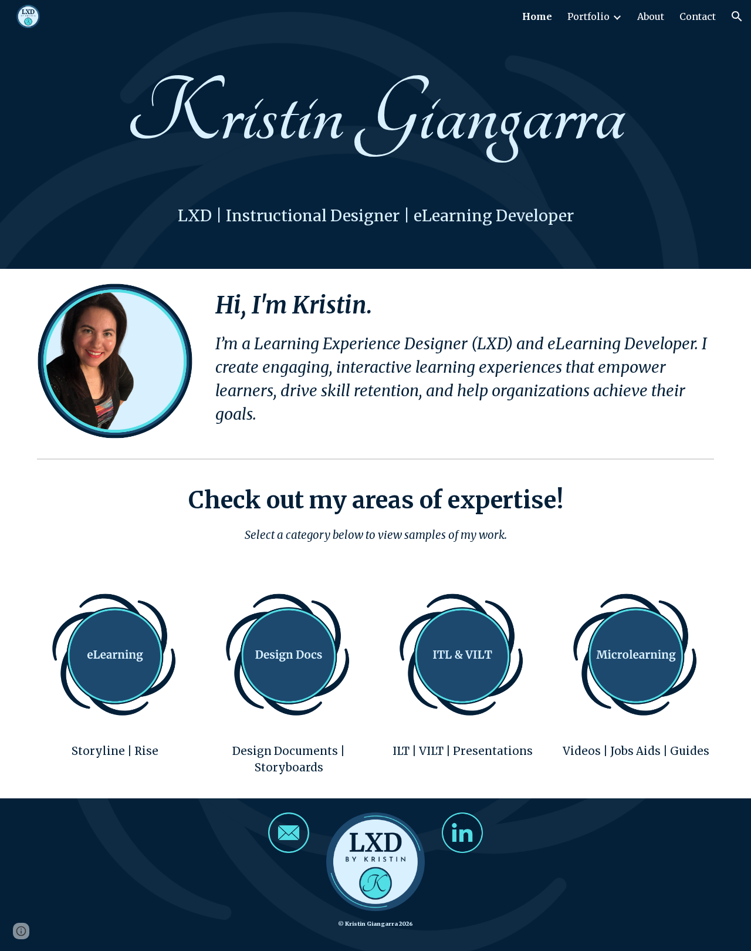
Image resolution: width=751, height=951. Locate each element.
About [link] (650, 16)
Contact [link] (697, 16)
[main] (375, 114)
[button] (737, 16)
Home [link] (537, 16)
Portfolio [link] (588, 16)
